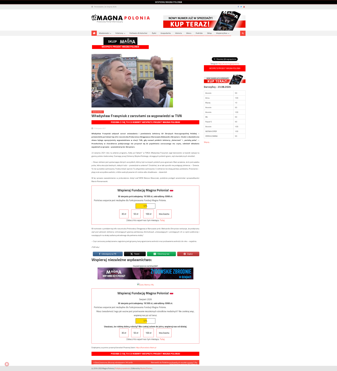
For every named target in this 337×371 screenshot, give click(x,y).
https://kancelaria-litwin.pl (146, 347)
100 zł (148, 214)
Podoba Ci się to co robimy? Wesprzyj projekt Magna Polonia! (145, 122)
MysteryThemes (146, 368)
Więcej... (207, 142)
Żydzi (154, 33)
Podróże (199, 33)
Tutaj (162, 220)
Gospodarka (166, 33)
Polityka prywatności (122, 368)
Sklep (209, 33)
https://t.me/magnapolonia (228, 63)
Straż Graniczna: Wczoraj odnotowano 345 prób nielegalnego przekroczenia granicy (113, 362)
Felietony (119, 33)
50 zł (136, 214)
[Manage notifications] (7, 364)
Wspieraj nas (221, 33)
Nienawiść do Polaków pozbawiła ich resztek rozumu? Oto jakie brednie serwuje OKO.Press (174, 362)
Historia (178, 33)
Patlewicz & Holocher (138, 33)
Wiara (188, 33)
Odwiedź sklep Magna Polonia (120, 41)
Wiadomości (104, 33)
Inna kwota (164, 214)
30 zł (124, 214)
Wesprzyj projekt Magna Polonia (120, 46)
